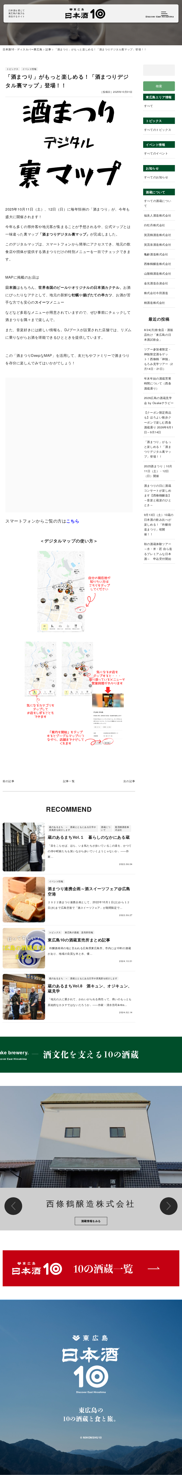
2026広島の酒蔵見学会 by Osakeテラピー (159, 400)
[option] (91, 1158)
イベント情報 (29, 68)
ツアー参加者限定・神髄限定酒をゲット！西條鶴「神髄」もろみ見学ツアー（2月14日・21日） (158, 359)
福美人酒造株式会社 (157, 215)
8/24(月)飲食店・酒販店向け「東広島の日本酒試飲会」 (158, 335)
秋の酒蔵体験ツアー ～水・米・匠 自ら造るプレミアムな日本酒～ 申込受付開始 (159, 551)
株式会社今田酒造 (156, 293)
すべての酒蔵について (157, 203)
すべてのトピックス (157, 129)
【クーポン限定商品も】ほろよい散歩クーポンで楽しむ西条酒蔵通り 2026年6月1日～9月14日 (158, 422)
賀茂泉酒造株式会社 (157, 244)
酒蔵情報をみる (91, 1221)
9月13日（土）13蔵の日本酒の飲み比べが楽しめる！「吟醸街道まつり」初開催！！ (159, 524)
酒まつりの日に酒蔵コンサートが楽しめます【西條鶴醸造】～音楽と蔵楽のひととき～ (157, 495)
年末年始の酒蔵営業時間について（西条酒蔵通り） (157, 383)
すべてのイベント (156, 153)
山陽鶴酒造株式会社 (157, 273)
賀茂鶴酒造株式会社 (157, 235)
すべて (148, 106)
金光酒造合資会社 (156, 283)
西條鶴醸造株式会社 (157, 264)
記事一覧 (69, 781)
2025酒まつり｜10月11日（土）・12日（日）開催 (158, 471)
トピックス (12, 68)
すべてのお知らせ (156, 177)
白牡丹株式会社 (154, 225)
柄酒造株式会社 (154, 302)
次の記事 (129, 781)
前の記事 (8, 781)
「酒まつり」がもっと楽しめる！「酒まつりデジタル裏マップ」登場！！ (157, 449)
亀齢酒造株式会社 (156, 254)
